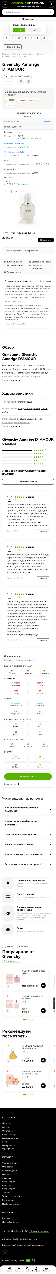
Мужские (8, 946)
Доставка (6, 1123)
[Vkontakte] (5, 1253)
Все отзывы (45, 281)
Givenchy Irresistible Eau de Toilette (33, 997)
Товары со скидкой (11, 1196)
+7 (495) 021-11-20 (15, 1231)
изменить (47, 121)
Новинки (6, 1174)
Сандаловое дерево (29, 408)
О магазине (7, 1131)
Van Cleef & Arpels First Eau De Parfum (32, 1047)
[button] (24, 1019)
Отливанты (7, 1167)
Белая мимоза (22, 422)
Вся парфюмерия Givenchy (17, 76)
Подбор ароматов (10, 1204)
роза (19, 418)
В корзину (45, 240)
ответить (43, 531)
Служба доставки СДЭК (14, 152)
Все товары (10, 961)
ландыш (27, 418)
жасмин (37, 418)
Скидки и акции (9, 1134)
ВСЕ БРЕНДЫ (13, 47)
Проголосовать (28, 776)
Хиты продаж (8, 1200)
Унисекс (6, 1192)
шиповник (7, 422)
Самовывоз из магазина (14, 143)
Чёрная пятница (10, 1163)
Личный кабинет (10, 1222)
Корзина (6, 1218)
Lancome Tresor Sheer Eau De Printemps (32, 1072)
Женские (23, 946)
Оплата (5, 1127)
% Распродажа (9, 1170)
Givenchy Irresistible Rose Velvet (33, 972)
